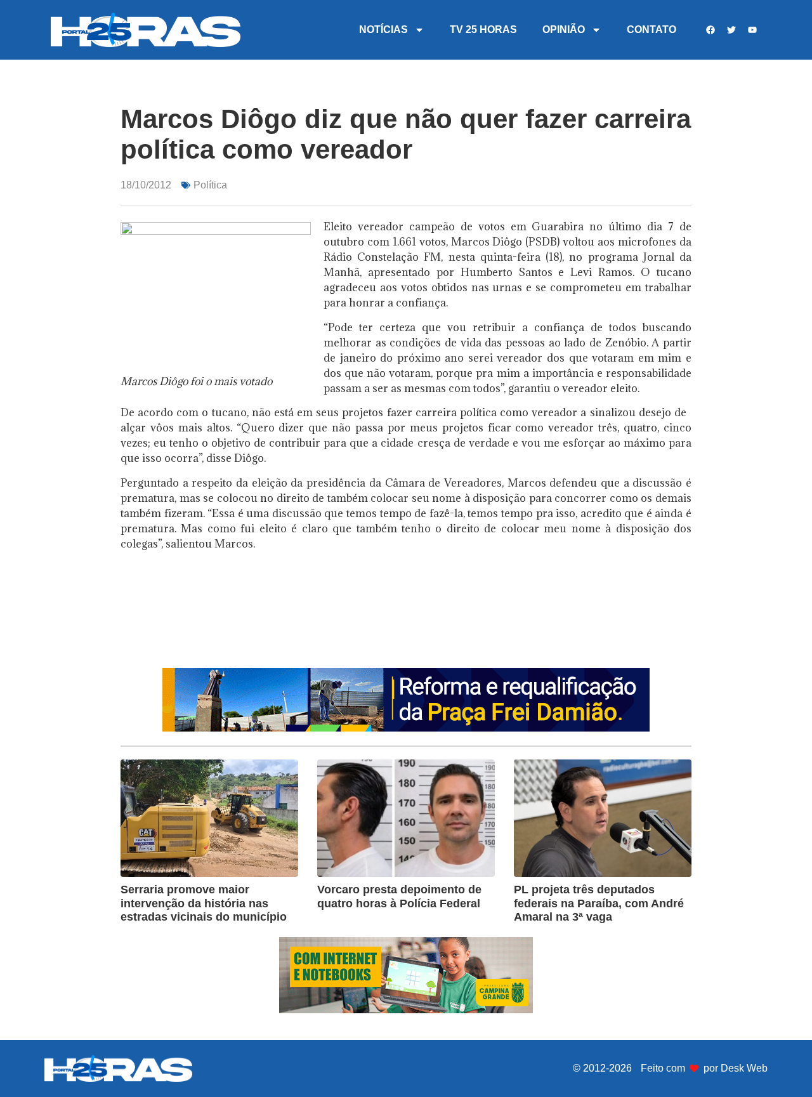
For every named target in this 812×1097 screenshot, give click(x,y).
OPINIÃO (563, 29)
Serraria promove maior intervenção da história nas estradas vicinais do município (204, 903)
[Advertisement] (406, 625)
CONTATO (651, 29)
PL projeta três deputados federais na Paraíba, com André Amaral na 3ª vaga (599, 903)
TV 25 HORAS (483, 29)
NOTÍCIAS (383, 29)
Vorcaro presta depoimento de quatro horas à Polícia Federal (399, 896)
